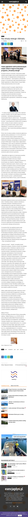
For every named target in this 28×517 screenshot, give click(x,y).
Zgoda (20, 515)
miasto (9, 34)
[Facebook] (2, 44)
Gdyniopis (9, 466)
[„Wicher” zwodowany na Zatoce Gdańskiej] (4, 403)
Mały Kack (9, 478)
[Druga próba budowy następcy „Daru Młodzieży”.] (4, 397)
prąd (15, 349)
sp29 (18, 349)
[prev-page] (2, 427)
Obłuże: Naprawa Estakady (7, 365)
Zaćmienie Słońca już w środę (16, 414)
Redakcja (5, 40)
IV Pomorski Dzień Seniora (21, 365)
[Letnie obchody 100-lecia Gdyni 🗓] (4, 409)
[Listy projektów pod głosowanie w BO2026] (4, 472)
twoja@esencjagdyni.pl (17, 502)
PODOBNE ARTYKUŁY (5, 385)
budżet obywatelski (11, 473)
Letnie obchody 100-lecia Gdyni (16, 408)
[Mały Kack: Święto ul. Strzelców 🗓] (4, 478)
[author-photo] (14, 377)
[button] (2, 2)
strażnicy (21, 349)
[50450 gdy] (14, 55)
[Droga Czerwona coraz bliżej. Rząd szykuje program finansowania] (4, 391)
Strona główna (4, 34)
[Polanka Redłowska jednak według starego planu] (4, 422)
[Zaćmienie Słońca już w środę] (4, 416)
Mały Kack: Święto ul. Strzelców (15, 476)
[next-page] (4, 427)
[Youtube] (17, 506)
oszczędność (10, 349)
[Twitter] (5, 44)
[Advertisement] (14, 18)
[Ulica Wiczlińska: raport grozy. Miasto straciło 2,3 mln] (4, 465)
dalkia (6, 349)
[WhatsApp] (8, 44)
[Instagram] (14, 506)
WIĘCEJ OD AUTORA (14, 385)
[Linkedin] (11, 44)
